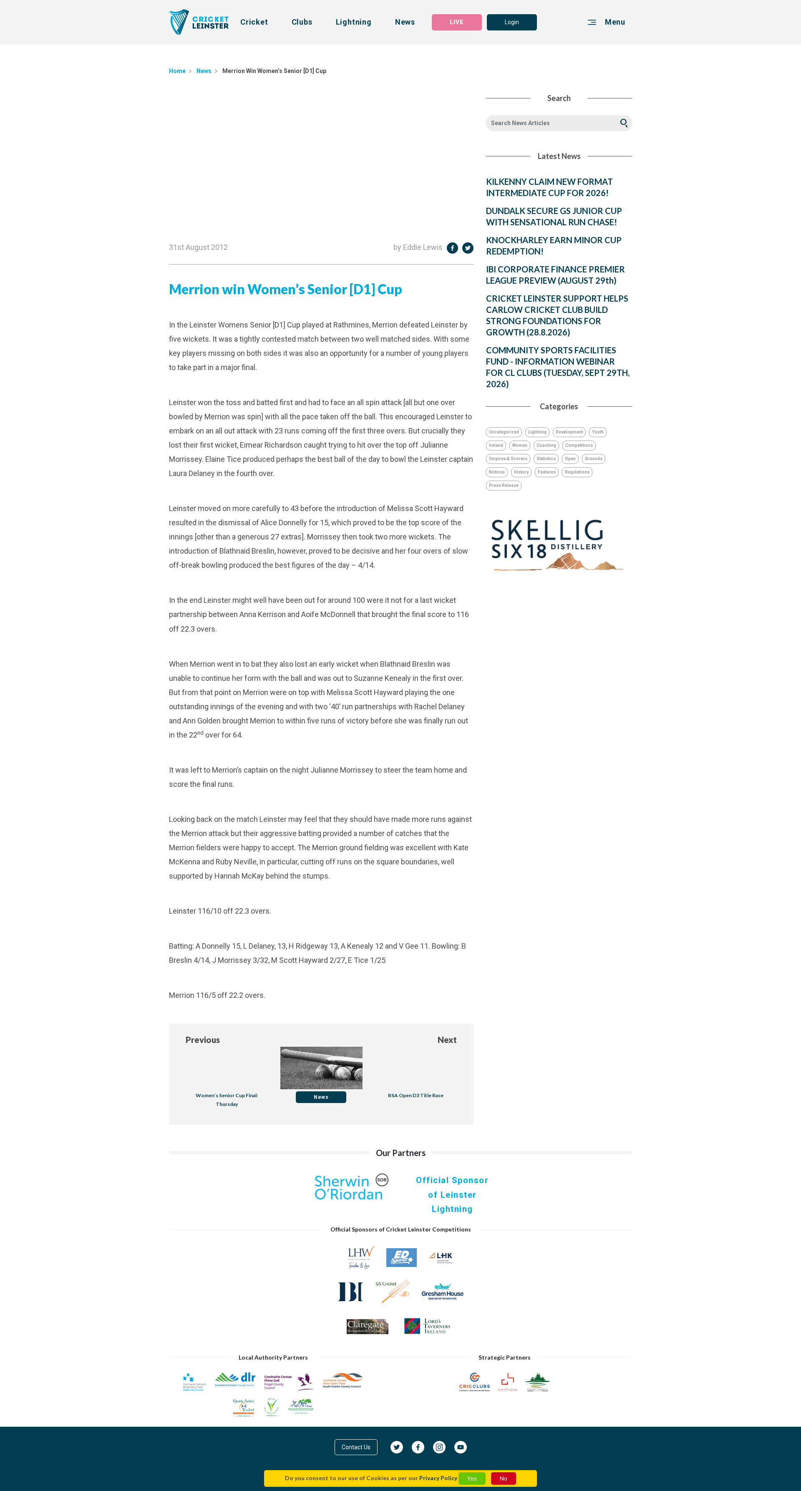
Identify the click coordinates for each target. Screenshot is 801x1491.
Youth (598, 432)
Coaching (546, 445)
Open (570, 458)
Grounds (593, 458)
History (521, 472)
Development (569, 432)
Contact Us (356, 1447)
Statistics (546, 458)
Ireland (496, 445)
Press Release (504, 485)
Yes (472, 1478)
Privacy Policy (438, 1477)
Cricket (254, 22)
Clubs (302, 22)
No (503, 1478)
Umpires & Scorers (508, 458)
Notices (497, 472)
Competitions (579, 445)
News (405, 22)
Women (519, 445)
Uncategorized (504, 432)
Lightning (354, 22)
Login (512, 22)
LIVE (457, 22)
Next (447, 1040)
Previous (203, 1040)
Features (547, 472)
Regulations (577, 472)
